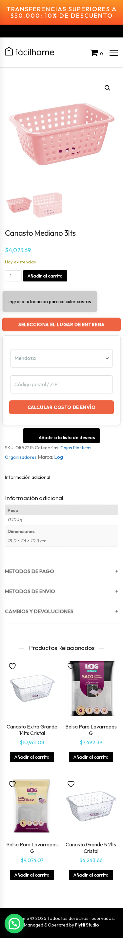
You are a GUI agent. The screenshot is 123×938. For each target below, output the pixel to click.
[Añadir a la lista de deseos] (13, 665)
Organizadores (21, 457)
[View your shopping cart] (95, 53)
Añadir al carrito (45, 276)
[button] (107, 88)
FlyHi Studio (87, 925)
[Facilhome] (29, 51)
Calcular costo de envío (62, 407)
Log (58, 457)
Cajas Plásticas (76, 448)
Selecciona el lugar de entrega (61, 324)
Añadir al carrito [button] (32, 757)
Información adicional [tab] (27, 477)
